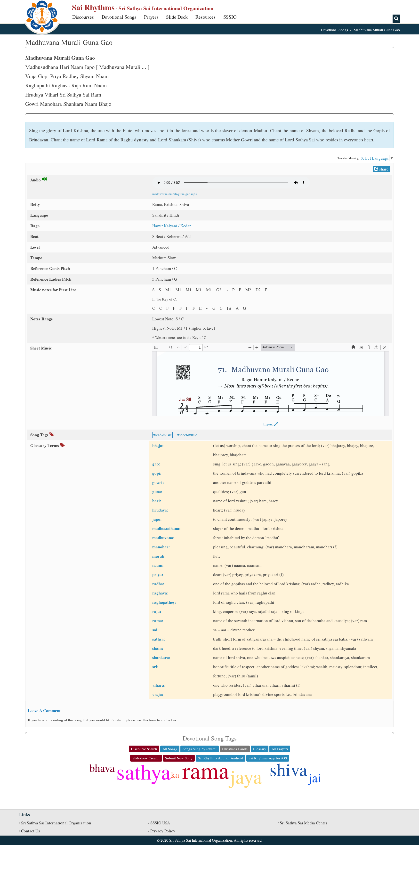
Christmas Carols (235, 748)
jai (315, 777)
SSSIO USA (160, 823)
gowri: (158, 482)
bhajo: (158, 445)
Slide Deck (177, 17)
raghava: (160, 593)
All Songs (169, 748)
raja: (156, 611)
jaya (246, 776)
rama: (157, 621)
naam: (158, 565)
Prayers (151, 17)
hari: (156, 501)
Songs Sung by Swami (200, 748)
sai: (155, 630)
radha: (158, 584)
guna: (157, 491)
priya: (157, 574)
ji (91, 786)
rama (205, 769)
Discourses (83, 17)
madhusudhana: (166, 528)
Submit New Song (179, 758)
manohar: (161, 547)
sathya (143, 771)
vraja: (157, 694)
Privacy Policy (162, 831)
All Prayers (280, 748)
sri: (155, 667)
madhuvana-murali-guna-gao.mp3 (174, 194)
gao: (156, 464)
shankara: (161, 657)
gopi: (156, 473)
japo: (157, 519)
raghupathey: (164, 602)
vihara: (159, 685)
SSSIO (229, 17)
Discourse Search (144, 748)
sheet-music (188, 434)
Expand (268, 424)
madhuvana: (163, 538)
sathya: (158, 639)
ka (175, 774)
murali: (159, 556)
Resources (205, 17)
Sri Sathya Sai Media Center (303, 823)
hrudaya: (160, 510)
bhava (102, 768)
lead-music (163, 434)
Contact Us (30, 831)
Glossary (259, 748)
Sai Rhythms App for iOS (268, 758)
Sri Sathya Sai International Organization (56, 823)
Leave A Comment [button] (44, 710)
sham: (157, 648)
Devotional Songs (119, 17)
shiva (288, 769)
